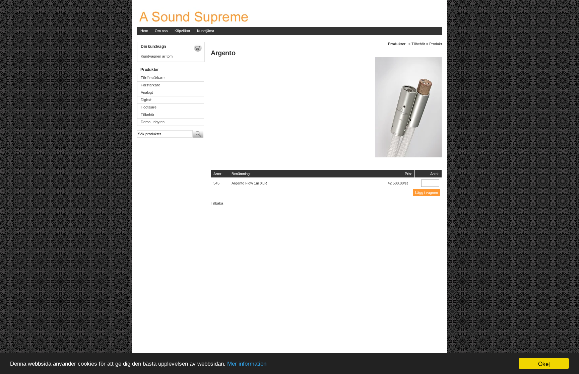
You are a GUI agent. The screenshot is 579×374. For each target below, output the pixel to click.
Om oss (161, 31)
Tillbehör (147, 115)
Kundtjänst (205, 31)
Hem (144, 31)
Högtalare (148, 107)
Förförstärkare (153, 78)
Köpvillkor (182, 31)
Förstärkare (150, 85)
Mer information (246, 364)
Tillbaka (217, 203)
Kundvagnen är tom (157, 56)
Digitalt (146, 100)
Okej (544, 363)
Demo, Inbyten (153, 122)
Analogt (147, 92)
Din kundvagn (153, 46)
